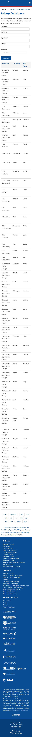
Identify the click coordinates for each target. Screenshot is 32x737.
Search (5, 603)
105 (11, 518)
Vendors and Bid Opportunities (13, 575)
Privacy (5, 605)
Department (4, 38)
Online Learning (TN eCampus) (13, 588)
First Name (4, 26)
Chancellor (6, 546)
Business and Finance (10, 552)
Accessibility (7, 601)
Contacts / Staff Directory (11, 582)
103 (27, 514)
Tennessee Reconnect (10, 594)
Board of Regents (8, 544)
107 (21, 518)
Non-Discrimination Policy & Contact (19, 710)
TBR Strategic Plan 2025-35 (11, 590)
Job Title (3, 43)
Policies (5, 580)
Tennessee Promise (9, 592)
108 (26, 518)
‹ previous (13, 514)
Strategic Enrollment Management (14, 562)
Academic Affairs (8, 548)
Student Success (8, 564)
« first (5, 514)
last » (25, 522)
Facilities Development (10, 550)
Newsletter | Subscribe (10, 584)
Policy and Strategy (9, 560)
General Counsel (8, 556)
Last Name (4, 32)
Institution (4, 49)
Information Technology (11, 558)
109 (6, 522)
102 (22, 514)
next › (19, 522)
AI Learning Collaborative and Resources (16, 586)
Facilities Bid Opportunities (11, 577)
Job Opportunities (9, 573)
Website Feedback (9, 607)
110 (11, 522)
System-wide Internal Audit (11, 566)
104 (6, 518)
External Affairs (8, 554)
